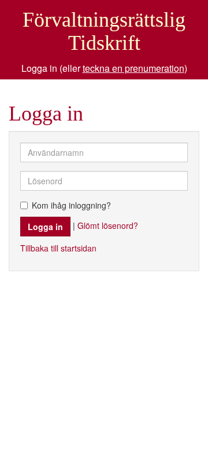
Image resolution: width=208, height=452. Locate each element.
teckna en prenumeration (133, 68)
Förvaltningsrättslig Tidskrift (104, 31)
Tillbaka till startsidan (58, 248)
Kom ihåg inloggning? (71, 205)
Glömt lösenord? (107, 225)
